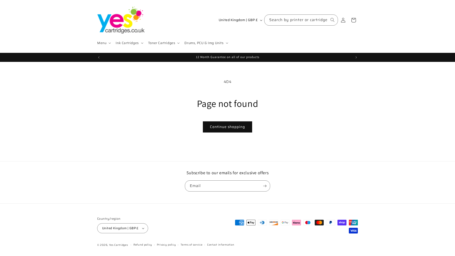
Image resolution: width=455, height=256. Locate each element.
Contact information (220, 245)
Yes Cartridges (118, 245)
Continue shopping (227, 127)
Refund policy (142, 245)
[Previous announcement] (99, 57)
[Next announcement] (356, 57)
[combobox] (301, 20)
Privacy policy (166, 245)
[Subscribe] (264, 186)
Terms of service (191, 245)
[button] (103, 43)
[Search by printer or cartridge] (332, 20)
